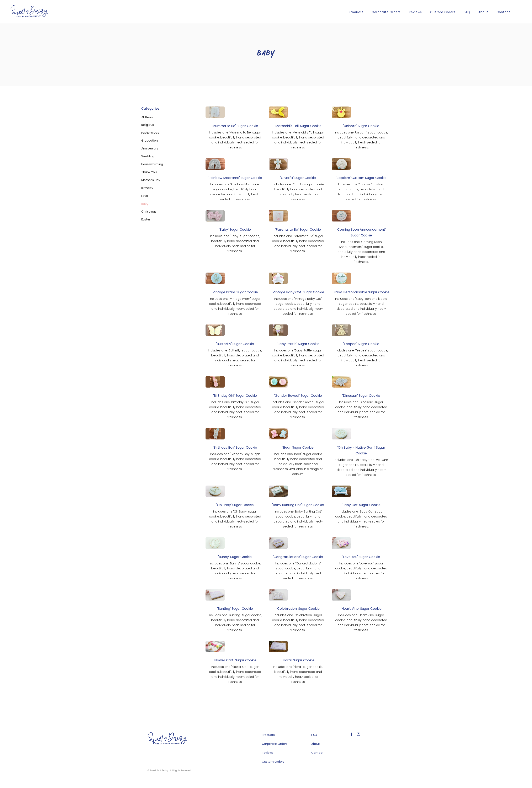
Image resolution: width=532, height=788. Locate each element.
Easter (145, 219)
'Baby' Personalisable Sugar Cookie (361, 292)
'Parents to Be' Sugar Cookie (298, 229)
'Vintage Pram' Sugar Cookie (235, 292)
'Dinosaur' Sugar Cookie (361, 395)
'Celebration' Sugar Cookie (298, 608)
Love (144, 196)
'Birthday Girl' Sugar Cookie (235, 395)
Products (356, 12)
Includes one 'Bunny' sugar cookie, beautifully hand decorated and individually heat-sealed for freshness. (235, 570)
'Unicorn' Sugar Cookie (361, 126)
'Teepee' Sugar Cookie (361, 343)
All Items (147, 117)
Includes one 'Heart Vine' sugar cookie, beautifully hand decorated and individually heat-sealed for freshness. (361, 622)
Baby (144, 204)
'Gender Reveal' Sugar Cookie (298, 395)
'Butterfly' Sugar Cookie (235, 343)
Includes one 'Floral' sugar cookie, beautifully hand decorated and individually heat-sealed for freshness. (298, 674)
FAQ (467, 12)
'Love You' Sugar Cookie (361, 556)
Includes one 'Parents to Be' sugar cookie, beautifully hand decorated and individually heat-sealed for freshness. (298, 243)
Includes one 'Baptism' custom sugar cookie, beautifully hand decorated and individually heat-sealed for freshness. (361, 191)
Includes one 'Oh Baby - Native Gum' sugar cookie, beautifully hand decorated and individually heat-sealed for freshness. (361, 467)
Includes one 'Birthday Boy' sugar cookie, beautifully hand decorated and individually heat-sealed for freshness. (235, 461)
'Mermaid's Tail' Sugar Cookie (298, 126)
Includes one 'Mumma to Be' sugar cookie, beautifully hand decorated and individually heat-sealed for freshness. (235, 139)
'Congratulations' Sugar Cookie (298, 556)
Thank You (149, 172)
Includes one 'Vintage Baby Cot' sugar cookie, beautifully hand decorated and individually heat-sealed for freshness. (298, 306)
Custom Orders (442, 12)
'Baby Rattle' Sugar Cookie (298, 343)
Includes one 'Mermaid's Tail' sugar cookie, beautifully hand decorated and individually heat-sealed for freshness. (298, 139)
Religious (147, 125)
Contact (503, 12)
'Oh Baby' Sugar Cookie (235, 505)
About (483, 12)
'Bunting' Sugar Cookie (235, 608)
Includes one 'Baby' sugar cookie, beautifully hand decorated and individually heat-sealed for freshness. (235, 243)
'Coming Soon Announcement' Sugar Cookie (361, 232)
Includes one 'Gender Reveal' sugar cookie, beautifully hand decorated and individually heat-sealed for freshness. (298, 409)
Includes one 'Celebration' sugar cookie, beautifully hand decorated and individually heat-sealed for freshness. (298, 622)
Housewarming (152, 164)
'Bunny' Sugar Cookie (235, 556)
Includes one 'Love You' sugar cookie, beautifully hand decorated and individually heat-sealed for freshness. (361, 570)
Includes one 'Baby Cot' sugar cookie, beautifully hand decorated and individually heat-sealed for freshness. (361, 519)
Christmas (148, 211)
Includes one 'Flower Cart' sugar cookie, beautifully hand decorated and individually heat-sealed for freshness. (235, 674)
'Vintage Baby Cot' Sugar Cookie (298, 292)
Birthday (147, 188)
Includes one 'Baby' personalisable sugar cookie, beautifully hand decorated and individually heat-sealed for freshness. (361, 306)
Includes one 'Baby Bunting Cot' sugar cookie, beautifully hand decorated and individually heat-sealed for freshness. (298, 519)
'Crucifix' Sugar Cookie (298, 177)
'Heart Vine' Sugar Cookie (361, 608)
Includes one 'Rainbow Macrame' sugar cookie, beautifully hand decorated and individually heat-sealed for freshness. (235, 191)
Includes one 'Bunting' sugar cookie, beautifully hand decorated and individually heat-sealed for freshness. (235, 622)
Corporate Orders (386, 12)
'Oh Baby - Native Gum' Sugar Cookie (361, 450)
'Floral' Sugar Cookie (298, 660)
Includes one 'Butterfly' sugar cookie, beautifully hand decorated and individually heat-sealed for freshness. (235, 357)
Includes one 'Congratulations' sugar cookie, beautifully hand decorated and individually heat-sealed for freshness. (298, 570)
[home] (29, 11)
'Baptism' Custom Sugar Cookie (361, 177)
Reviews (415, 12)
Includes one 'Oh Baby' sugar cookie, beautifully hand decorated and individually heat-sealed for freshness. (235, 519)
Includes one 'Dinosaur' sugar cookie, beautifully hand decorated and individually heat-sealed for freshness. (361, 409)
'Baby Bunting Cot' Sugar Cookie (298, 505)
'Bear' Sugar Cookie (298, 447)
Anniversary (149, 148)
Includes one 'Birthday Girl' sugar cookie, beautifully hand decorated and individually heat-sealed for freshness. (235, 409)
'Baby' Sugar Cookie (235, 229)
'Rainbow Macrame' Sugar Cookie (235, 177)
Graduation (149, 140)
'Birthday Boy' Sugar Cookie (235, 447)
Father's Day (150, 133)
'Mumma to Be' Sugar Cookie (235, 126)
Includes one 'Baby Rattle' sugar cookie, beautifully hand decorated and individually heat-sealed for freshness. (298, 357)
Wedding (147, 156)
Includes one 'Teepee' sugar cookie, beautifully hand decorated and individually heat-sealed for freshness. (361, 357)
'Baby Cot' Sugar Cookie (361, 505)
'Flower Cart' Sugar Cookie (235, 660)
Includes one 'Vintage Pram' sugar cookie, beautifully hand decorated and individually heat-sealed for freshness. (235, 306)
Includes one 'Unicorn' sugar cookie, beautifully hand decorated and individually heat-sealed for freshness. (361, 139)
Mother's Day (150, 180)
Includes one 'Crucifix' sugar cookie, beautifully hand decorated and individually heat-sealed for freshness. (298, 191)
